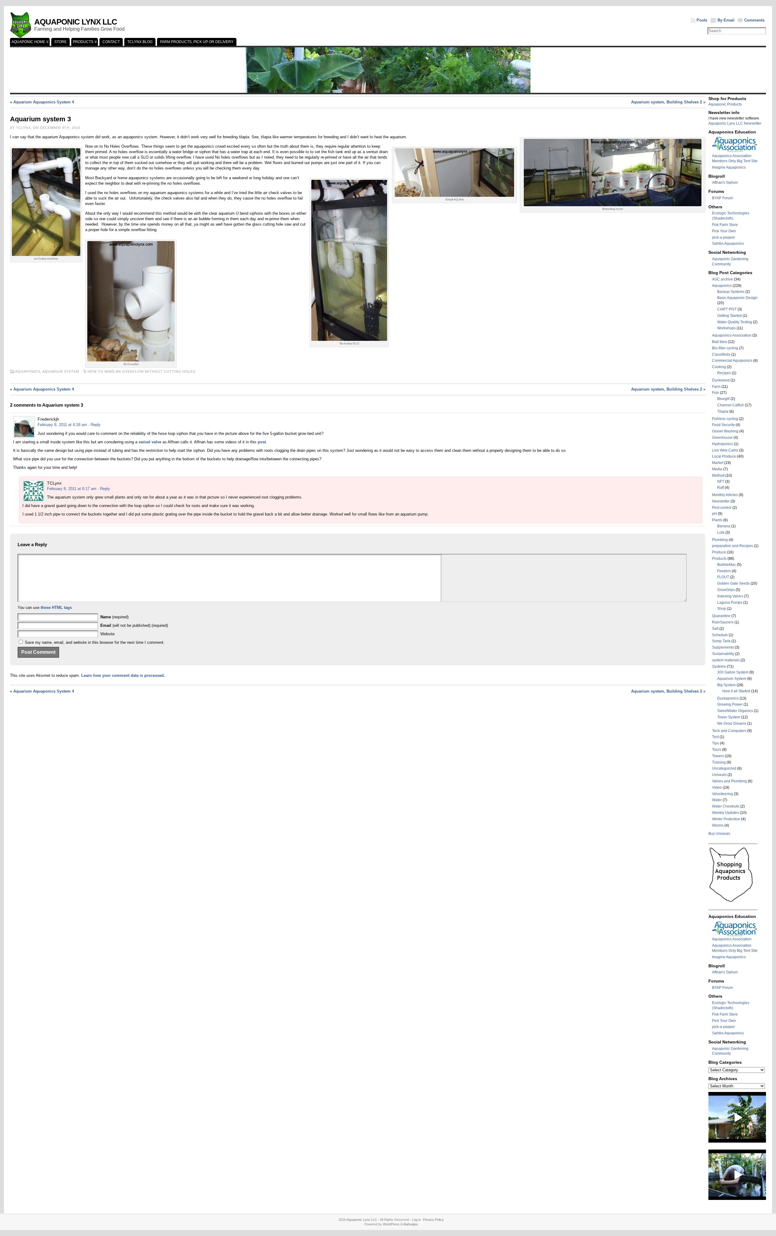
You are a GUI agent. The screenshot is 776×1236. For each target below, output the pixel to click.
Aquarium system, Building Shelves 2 (666, 102)
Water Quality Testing (734, 322)
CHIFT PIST (727, 309)
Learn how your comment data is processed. (123, 675)
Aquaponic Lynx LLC (75, 21)
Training (719, 762)
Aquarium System (60, 371)
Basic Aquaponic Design (737, 298)
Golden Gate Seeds (733, 583)
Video (717, 787)
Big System (726, 685)
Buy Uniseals (719, 833)
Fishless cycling (725, 419)
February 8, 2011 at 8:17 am (71, 488)
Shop (721, 608)
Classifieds (721, 354)
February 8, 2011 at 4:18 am (62, 424)
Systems (719, 666)
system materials (726, 660)
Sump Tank (721, 641)
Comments (754, 20)
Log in (416, 1219)
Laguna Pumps (729, 602)
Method (718, 475)
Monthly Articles (725, 495)
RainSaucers (723, 622)
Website (107, 634)
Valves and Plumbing (729, 781)
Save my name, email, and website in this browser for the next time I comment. (95, 642)
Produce (719, 552)
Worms (718, 825)
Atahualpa (410, 1224)
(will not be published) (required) (134, 625)
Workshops (726, 328)
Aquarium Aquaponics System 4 (43, 102)
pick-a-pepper (723, 237)
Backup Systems (730, 292)
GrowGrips (726, 590)
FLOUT (723, 577)
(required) (114, 617)
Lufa (720, 532)
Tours (716, 749)
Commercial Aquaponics (732, 360)
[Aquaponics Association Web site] (735, 151)
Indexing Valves (730, 596)
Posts (702, 20)
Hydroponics (722, 444)
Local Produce (724, 456)
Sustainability (723, 654)
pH (714, 514)
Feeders (724, 571)
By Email (725, 20)
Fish (715, 393)
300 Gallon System (732, 672)
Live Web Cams (725, 450)
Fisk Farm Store (725, 225)
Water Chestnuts (725, 806)
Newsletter (721, 501)
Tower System (728, 717)
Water (717, 800)
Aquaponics (722, 286)
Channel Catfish (730, 405)
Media (717, 469)
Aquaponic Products (725, 104)
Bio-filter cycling (725, 348)
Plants (717, 520)
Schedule (720, 635)
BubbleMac (726, 565)
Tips (715, 743)
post (262, 442)
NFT (720, 481)
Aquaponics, (28, 371)
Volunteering (722, 794)
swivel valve (150, 442)
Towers (718, 756)
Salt (715, 628)
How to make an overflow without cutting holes (141, 371)
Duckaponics (728, 698)
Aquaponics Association (731, 335)
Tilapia (722, 411)
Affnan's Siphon (725, 182)
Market (717, 463)
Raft (720, 487)
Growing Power (730, 704)
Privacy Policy (433, 1219)
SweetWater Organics (735, 711)
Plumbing (720, 540)
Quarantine (721, 616)
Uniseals (719, 775)
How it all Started (736, 691)
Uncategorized (724, 768)
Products (719, 558)
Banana (723, 526)
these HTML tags (56, 607)
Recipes (724, 373)
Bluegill (723, 399)
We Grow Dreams (731, 723)
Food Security (723, 425)
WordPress (391, 1224)
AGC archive (722, 279)
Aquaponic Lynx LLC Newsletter (734, 123)
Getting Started (729, 316)
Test (715, 737)
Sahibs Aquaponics (728, 243)
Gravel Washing (725, 431)
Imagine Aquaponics (729, 167)
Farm (716, 387)
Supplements (723, 647)
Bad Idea (719, 342)
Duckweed (721, 380)
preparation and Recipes (732, 546)
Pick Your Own (724, 231)
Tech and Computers (729, 731)
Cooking (719, 367)
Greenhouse (722, 437)
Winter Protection (726, 819)
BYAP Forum (722, 198)
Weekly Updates (725, 813)
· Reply (94, 424)
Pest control (721, 507)
